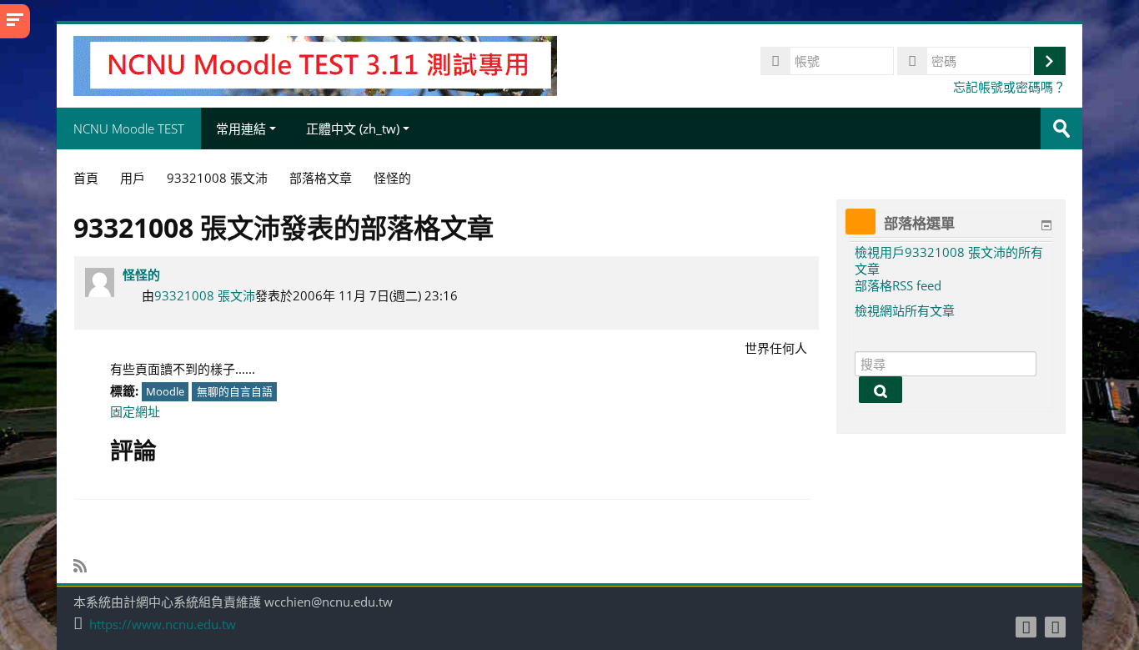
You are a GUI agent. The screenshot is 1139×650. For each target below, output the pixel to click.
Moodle (165, 391)
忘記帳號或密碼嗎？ (1009, 86)
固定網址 (135, 411)
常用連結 (241, 128)
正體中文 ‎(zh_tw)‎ (352, 128)
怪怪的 (141, 274)
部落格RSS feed (898, 285)
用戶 (132, 177)
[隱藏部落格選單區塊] (1046, 225)
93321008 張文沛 (204, 295)
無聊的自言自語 (235, 391)
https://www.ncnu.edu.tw (162, 624)
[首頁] (314, 64)
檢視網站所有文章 (905, 310)
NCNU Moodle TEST (128, 128)
